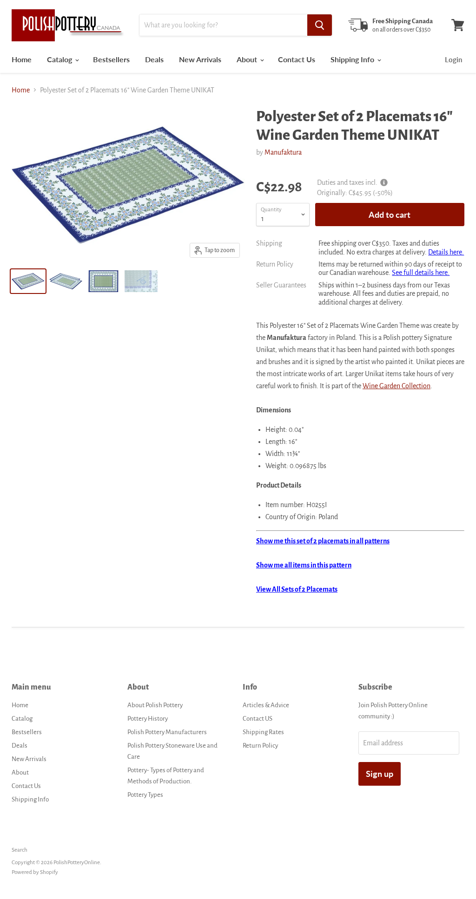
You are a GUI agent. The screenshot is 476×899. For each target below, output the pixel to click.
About (248, 59)
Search (19, 850)
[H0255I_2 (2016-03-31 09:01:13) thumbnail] (103, 281)
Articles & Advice (266, 705)
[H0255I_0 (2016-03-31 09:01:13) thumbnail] (141, 281)
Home (22, 59)
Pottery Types (145, 794)
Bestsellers (111, 59)
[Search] (319, 25)
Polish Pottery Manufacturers (167, 732)
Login (453, 59)
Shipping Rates (263, 732)
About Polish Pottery (155, 705)
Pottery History (147, 718)
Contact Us (296, 59)
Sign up (379, 774)
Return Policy (260, 745)
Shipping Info (353, 59)
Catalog (60, 59)
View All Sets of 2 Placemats (296, 589)
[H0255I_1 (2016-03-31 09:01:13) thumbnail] (65, 281)
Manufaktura (283, 152)
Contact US (257, 718)
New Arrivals (200, 59)
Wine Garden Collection (396, 386)
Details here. (446, 252)
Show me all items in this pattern (303, 565)
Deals (154, 59)
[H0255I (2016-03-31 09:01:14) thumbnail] (28, 281)
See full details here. (421, 272)
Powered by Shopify (35, 872)
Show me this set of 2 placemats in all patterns (323, 541)
